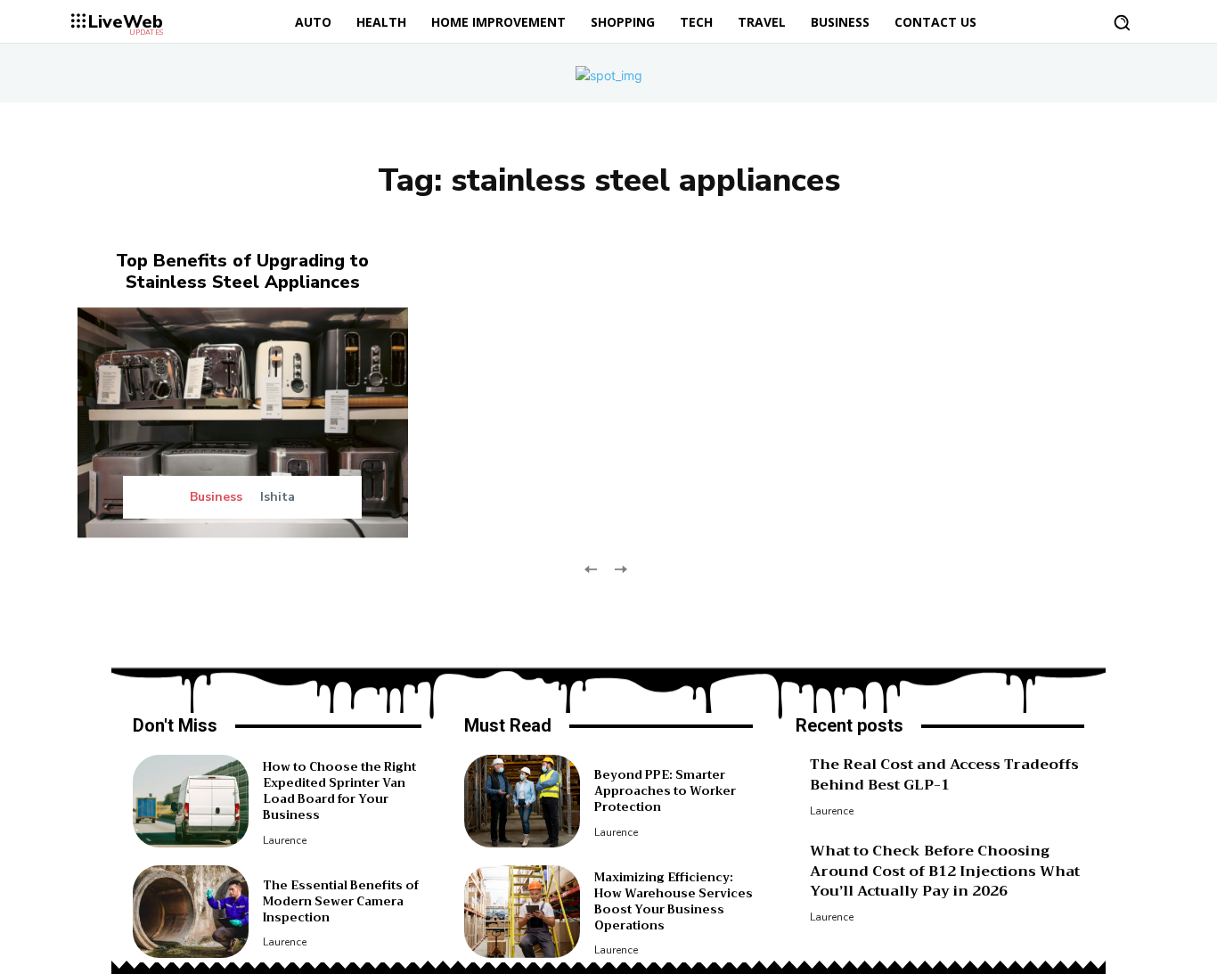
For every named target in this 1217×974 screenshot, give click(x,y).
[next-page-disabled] (619, 567)
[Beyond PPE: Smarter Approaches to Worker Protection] (522, 801)
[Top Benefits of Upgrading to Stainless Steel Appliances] (243, 422)
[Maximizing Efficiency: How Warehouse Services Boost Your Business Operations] (522, 911)
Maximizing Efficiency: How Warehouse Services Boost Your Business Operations (673, 902)
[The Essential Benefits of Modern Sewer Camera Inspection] (191, 911)
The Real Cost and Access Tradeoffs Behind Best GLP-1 (944, 774)
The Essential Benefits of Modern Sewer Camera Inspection (341, 901)
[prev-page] (591, 567)
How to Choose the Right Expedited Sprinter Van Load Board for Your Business (339, 791)
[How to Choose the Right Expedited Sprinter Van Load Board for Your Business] (191, 801)
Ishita (277, 496)
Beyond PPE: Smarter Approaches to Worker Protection (665, 791)
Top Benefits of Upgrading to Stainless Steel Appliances (242, 271)
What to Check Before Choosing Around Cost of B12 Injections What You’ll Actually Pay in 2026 (945, 871)
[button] (1121, 22)
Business (216, 497)
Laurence (284, 840)
